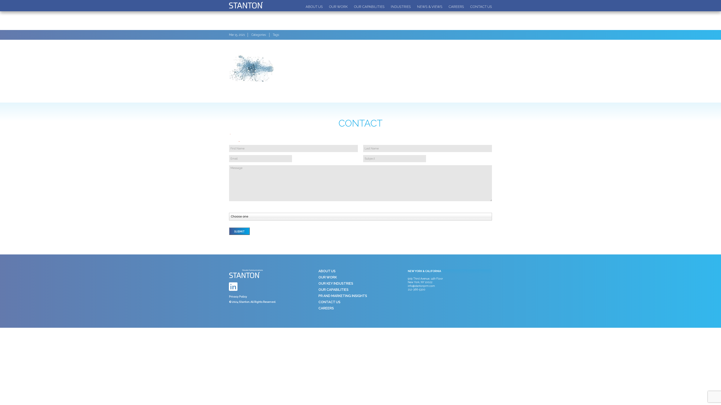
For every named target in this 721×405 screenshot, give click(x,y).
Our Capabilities (369, 7)
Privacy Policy (238, 296)
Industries (401, 7)
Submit (239, 231)
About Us (314, 7)
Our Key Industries (335, 283)
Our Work (338, 7)
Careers (456, 7)
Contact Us (481, 7)
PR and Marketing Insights (342, 296)
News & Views (429, 7)
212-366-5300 (416, 289)
